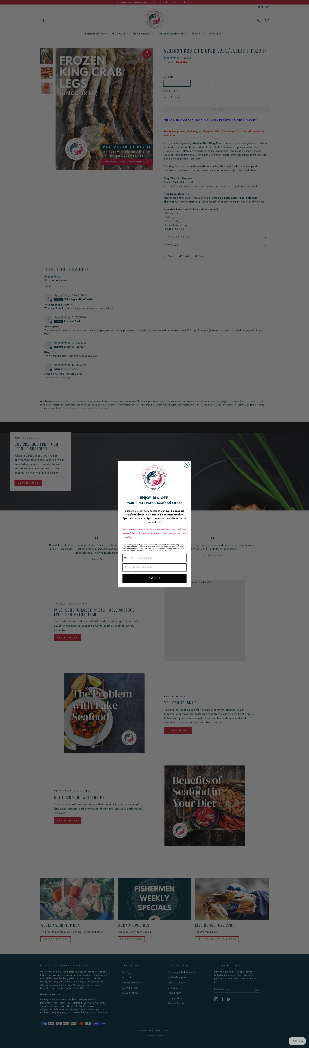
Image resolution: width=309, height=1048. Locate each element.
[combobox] (128, 558)
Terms (169, 550)
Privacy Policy (158, 550)
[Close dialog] (186, 464)
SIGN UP (154, 578)
